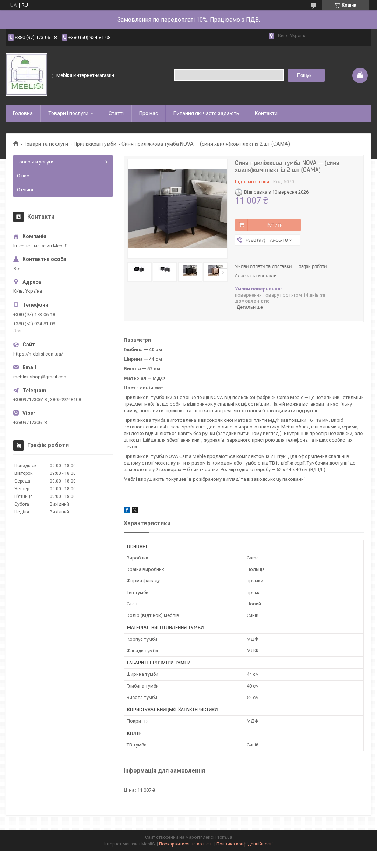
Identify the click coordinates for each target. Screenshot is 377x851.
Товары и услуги (35, 162)
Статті (116, 113)
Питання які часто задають (206, 113)
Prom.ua (223, 837)
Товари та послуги (46, 144)
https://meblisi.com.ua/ (38, 354)
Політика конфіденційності (244, 844)
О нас (23, 176)
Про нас (148, 113)
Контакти (266, 113)
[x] (135, 511)
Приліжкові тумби (95, 144)
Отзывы (26, 190)
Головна (23, 113)
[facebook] (127, 511)
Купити (275, 225)
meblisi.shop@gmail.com (40, 376)
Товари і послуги (68, 113)
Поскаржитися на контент (186, 844)
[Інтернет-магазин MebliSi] (26, 75)
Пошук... (306, 75)
